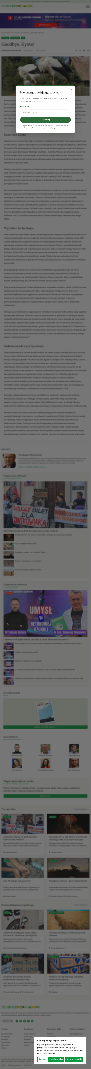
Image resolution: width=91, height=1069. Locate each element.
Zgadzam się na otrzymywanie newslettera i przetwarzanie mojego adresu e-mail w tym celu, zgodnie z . (46, 127)
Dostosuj (42, 1059)
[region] (60, 1050)
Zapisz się (45, 120)
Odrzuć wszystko (56, 1059)
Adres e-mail (25, 106)
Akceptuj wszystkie (74, 1059)
